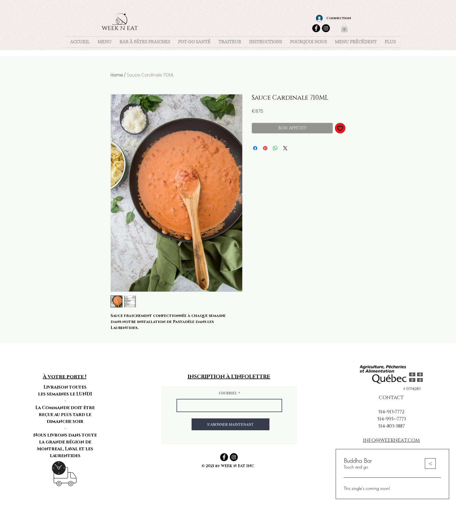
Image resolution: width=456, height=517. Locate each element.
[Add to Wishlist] (340, 128)
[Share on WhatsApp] (275, 148)
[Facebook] (316, 28)
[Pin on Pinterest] (265, 148)
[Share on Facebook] (255, 148)
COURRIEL (228, 393)
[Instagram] (326, 28)
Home (117, 75)
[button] (344, 27)
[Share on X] (285, 148)
